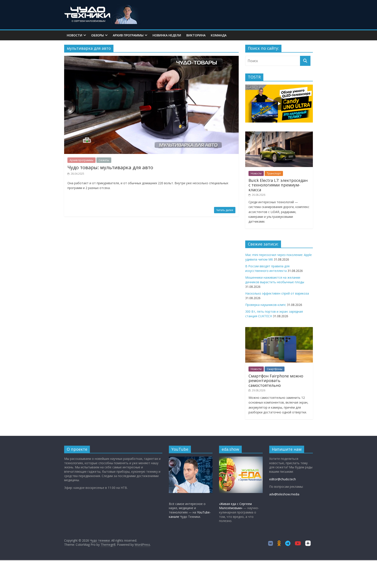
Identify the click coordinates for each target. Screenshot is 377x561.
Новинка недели (167, 35)
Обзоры (97, 35)
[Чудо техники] (102, 7)
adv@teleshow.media (284, 494)
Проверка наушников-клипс (265, 305)
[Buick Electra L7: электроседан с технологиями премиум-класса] (279, 134)
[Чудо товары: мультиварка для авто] (151, 58)
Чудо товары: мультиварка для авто (110, 167)
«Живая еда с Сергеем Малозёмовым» (235, 506)
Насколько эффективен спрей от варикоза (277, 293)
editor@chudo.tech (282, 479)
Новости (74, 35)
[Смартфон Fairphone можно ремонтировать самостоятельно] (279, 329)
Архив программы (128, 35)
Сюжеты (104, 160)
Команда (218, 35)
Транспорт (274, 173)
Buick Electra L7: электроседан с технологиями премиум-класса (278, 185)
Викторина (196, 35)
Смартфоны (274, 369)
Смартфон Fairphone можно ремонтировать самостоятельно (275, 380)
